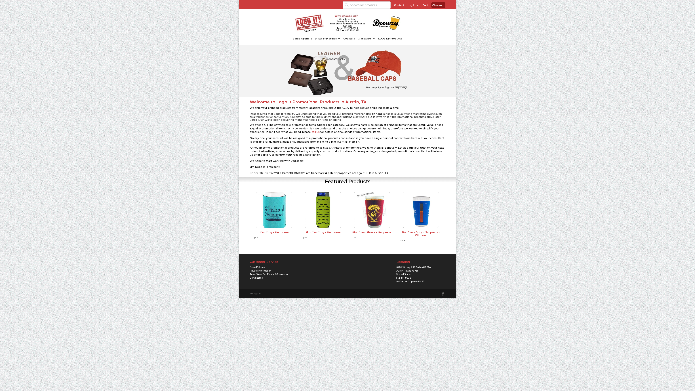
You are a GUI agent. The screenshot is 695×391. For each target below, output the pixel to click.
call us (315, 132)
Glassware (365, 38)
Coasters (349, 38)
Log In (411, 5)
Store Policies (257, 267)
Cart (425, 5)
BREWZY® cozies (326, 38)
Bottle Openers (302, 38)
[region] (347, 72)
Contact (399, 5)
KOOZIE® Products (390, 38)
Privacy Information (260, 270)
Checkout (438, 5)
